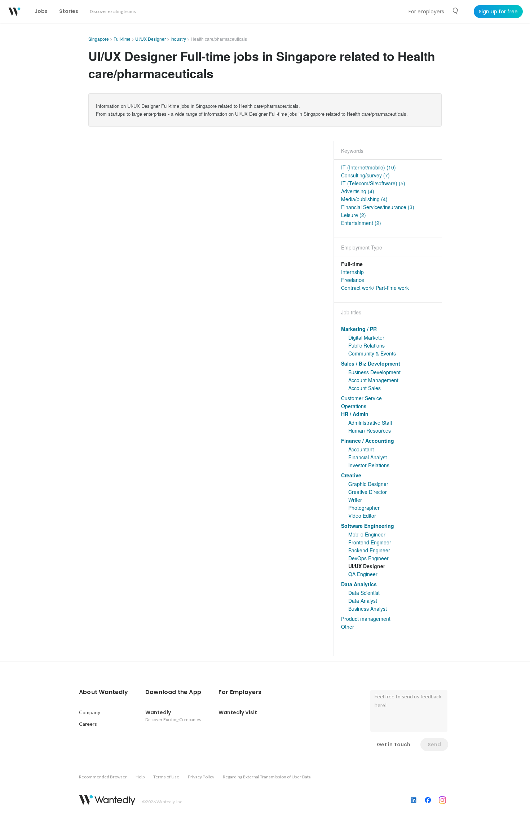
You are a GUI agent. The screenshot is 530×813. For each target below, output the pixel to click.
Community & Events (372, 353)
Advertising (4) (357, 191)
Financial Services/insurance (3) (377, 207)
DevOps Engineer (368, 558)
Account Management (373, 380)
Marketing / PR (359, 328)
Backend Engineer (369, 550)
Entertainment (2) (361, 222)
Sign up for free (498, 11)
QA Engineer (362, 574)
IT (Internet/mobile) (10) (368, 167)
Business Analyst (367, 608)
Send (434, 744)
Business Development (374, 372)
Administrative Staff (370, 422)
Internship (352, 271)
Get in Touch (393, 744)
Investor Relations (368, 465)
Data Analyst (362, 600)
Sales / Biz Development (370, 363)
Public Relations (366, 345)
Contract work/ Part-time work (375, 287)
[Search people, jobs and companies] (456, 11)
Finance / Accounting (367, 440)
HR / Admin (354, 413)
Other (347, 626)
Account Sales (364, 388)
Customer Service (361, 398)
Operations (353, 406)
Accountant (361, 449)
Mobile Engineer (366, 534)
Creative (351, 475)
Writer (355, 499)
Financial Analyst (367, 457)
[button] (103, 692)
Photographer (364, 507)
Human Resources (369, 430)
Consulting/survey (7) (365, 175)
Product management (365, 618)
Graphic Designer (368, 483)
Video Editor (362, 515)
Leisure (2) (353, 214)
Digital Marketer (366, 337)
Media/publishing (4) (364, 199)
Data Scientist (364, 592)
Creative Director (367, 491)
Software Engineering (367, 525)
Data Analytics (359, 584)
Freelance (352, 279)
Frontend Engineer (369, 542)
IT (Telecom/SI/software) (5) (373, 183)
